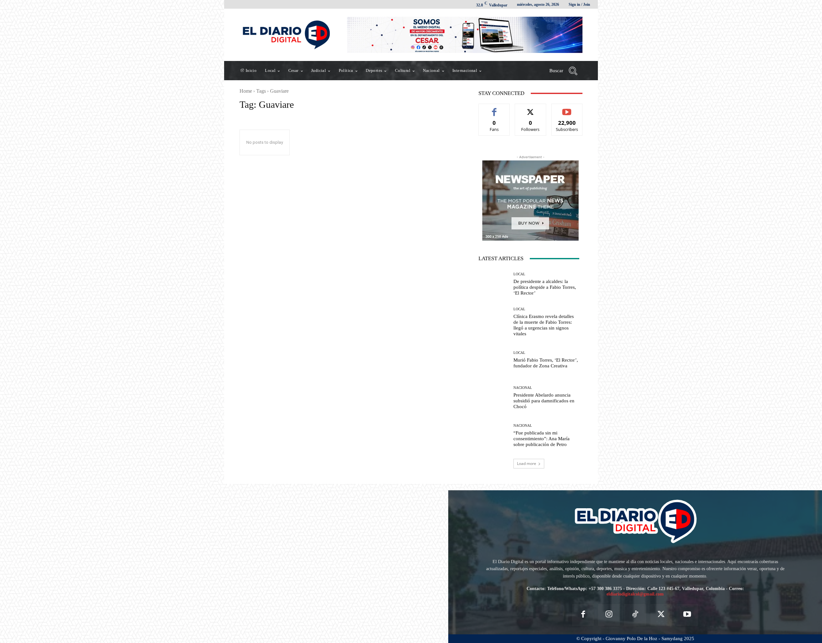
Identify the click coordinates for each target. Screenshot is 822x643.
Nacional (522, 388)
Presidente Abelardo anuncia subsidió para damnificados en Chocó (543, 400)
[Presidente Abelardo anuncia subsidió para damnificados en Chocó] (493, 398)
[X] (661, 615)
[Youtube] (687, 615)
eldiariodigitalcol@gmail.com (635, 594)
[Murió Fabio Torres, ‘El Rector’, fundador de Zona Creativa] (493, 360)
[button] (565, 70)
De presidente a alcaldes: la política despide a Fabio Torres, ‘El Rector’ (544, 287)
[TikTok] (635, 615)
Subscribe (567, 108)
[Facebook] (583, 615)
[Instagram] (609, 615)
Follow (530, 108)
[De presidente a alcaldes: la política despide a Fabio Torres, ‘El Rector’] (493, 284)
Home (246, 91)
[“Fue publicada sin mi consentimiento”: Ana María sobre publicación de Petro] (493, 436)
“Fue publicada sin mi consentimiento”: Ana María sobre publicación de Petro (541, 438)
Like (494, 108)
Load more (526, 463)
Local (519, 274)
